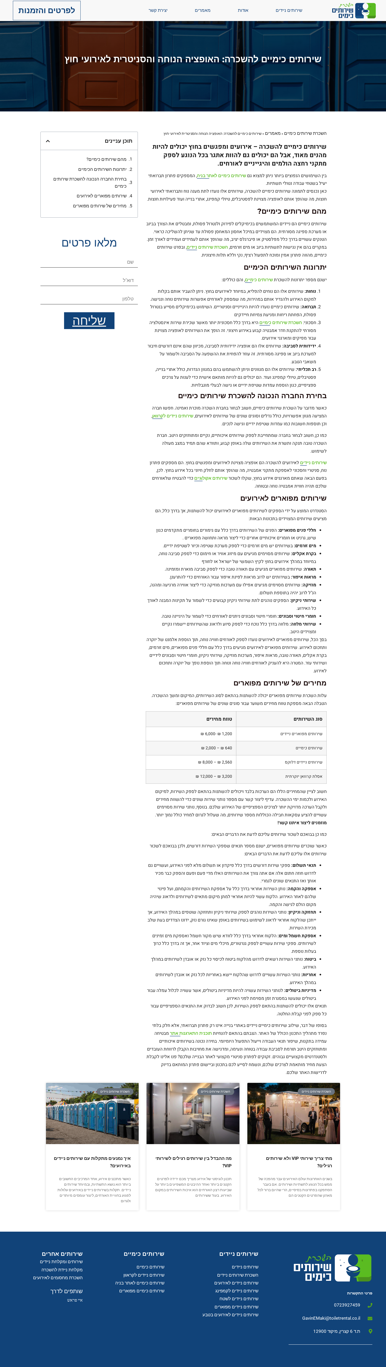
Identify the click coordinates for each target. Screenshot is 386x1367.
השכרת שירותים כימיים (305, 133)
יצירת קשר (158, 10)
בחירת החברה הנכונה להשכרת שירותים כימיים (90, 182)
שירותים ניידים (289, 10)
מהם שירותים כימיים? (106, 159)
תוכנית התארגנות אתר (191, 1033)
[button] (48, 141)
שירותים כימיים (259, 279)
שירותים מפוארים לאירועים (102, 195)
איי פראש (75, 1300)
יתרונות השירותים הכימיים (102, 169)
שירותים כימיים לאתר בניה (221, 175)
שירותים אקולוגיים (210, 478)
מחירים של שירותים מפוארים (100, 205)
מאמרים (203, 10)
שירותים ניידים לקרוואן (172, 415)
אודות (243, 10)
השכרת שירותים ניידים (207, 247)
